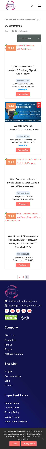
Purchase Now (23, 94)
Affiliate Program (14, 353)
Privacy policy (29, 444)
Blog (7, 380)
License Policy (12, 407)
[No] (43, 438)
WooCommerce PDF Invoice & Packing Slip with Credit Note (23, 70)
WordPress (16, 20)
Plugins (8, 349)
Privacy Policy (12, 412)
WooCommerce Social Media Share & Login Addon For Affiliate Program (23, 182)
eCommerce (27, 20)
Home (7, 20)
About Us (10, 335)
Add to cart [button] (23, 204)
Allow (14, 444)
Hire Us (8, 344)
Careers (9, 385)
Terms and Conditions (16, 421)
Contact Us (10, 340)
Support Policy (12, 416)
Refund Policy (12, 403)
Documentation (13, 376)
